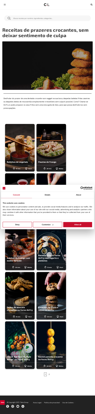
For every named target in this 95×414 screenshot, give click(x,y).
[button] (92, 4)
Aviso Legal (37, 403)
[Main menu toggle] (4, 4)
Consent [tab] (16, 195)
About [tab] (78, 195)
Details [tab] (47, 195)
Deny (17, 225)
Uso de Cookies (68, 403)
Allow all (77, 225)
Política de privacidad (52, 403)
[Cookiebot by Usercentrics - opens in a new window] (82, 188)
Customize (46, 225)
